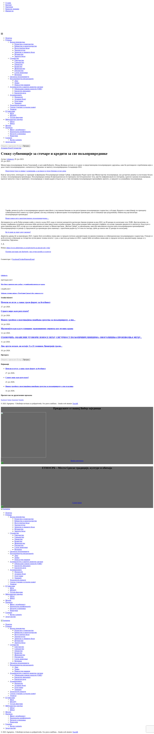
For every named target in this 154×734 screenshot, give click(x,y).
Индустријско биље (22, 48)
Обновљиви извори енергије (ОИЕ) (28, 89)
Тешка (16, 83)
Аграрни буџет (20, 99)
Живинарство (19, 68)
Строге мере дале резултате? (15, 311)
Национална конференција (20, 132)
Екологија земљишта (22, 91)
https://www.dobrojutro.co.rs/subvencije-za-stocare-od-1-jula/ (28, 248)
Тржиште (18, 103)
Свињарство (19, 62)
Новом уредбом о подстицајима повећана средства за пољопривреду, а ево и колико (39, 386)
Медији (8, 126)
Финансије (18, 97)
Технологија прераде (18, 105)
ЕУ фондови (10, 111)
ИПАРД (13, 115)
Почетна (8, 38)
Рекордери (14, 136)
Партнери (9, 7)
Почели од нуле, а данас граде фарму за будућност (25, 302)
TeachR (75, 404)
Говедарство (19, 60)
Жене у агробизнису (17, 130)
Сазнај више (77, 503)
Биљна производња (17, 42)
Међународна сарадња (14, 119)
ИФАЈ (12, 123)
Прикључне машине (22, 85)
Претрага (26, 146)
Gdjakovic (10, 159)
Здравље (13, 109)
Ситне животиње (21, 73)
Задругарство (10, 142)
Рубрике (8, 40)
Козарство (18, 66)
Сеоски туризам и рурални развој (23, 107)
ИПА (12, 113)
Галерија (8, 138)
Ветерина (18, 75)
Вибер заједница (77, 461)
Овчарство (18, 64)
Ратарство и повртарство (24, 44)
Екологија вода (20, 93)
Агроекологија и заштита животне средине (26, 87)
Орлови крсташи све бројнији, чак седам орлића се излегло (28, 252)
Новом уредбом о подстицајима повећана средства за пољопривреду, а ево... (38, 320)
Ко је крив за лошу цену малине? (18, 232)
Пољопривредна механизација (21, 79)
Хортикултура (19, 50)
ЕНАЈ (12, 121)
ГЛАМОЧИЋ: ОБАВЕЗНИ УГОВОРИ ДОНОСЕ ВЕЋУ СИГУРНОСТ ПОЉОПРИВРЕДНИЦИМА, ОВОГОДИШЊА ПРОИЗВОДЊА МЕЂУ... (71, 337)
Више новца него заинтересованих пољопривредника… (27, 218)
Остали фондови (16, 117)
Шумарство (18, 54)
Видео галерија (16, 140)
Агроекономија (16, 95)
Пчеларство (18, 71)
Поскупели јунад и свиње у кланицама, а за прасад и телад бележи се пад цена (35, 171)
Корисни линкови (12, 9)
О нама (8, 3)
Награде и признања (18, 134)
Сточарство (14, 58)
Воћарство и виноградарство (25, 46)
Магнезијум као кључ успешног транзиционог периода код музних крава (37, 328)
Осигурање (18, 101)
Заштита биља (19, 56)
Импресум (9, 11)
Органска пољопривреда (19, 77)
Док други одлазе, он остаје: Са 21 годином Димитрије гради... (31, 346)
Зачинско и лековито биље (24, 52)
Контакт (8, 5)
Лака (16, 81)
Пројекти (9, 128)
